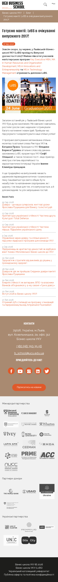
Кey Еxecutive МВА (40, 59)
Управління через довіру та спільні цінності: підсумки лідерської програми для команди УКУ (27, 239)
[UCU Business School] (13, 5)
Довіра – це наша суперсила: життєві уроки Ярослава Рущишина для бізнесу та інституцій (27, 206)
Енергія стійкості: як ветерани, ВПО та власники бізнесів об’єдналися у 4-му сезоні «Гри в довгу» (28, 284)
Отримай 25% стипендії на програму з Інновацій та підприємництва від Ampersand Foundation (27, 303)
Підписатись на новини (29, 387)
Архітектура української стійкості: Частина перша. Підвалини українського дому (25, 228)
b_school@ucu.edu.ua (29, 353)
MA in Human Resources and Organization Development (28, 63)
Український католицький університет (29, 571)
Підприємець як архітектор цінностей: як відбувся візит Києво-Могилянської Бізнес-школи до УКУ (29, 250)
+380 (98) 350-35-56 (29, 346)
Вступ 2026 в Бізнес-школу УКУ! (19, 293)
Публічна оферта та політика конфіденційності (29, 574)
